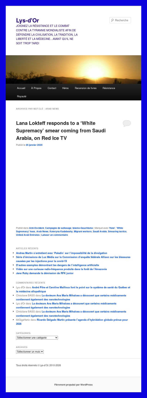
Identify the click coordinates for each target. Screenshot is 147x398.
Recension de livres (86, 88)
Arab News (42, 231)
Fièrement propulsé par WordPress (73, 384)
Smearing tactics (117, 231)
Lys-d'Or (27, 20)
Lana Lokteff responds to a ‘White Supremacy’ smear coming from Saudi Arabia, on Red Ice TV (61, 130)
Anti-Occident (36, 228)
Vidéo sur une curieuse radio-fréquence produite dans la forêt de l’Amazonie (61, 269)
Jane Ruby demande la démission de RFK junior (45, 273)
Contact (52, 88)
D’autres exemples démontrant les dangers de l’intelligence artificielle (57, 265)
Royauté (21, 96)
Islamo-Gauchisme (83, 228)
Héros (65, 88)
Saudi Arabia (100, 231)
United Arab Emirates (28, 234)
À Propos (36, 88)
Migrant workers (83, 231)
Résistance (109, 88)
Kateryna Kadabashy (61, 231)
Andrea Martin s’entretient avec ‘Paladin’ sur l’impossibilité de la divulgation (61, 253)
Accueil (21, 88)
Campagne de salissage (58, 228)
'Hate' (112, 228)
